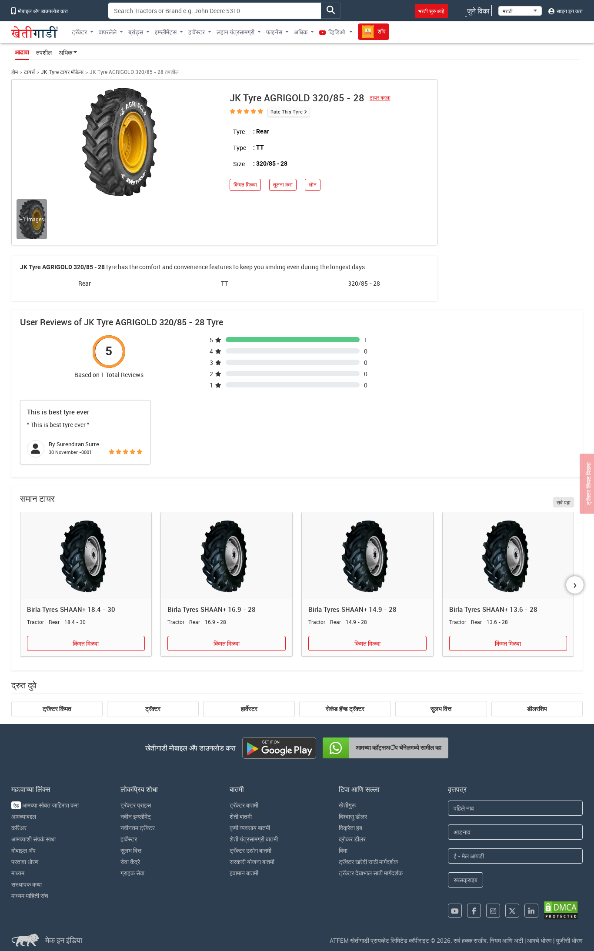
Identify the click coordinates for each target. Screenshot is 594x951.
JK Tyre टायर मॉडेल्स (62, 72)
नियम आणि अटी (506, 940)
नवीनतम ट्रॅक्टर (137, 828)
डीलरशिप (537, 708)
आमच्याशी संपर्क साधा (33, 839)
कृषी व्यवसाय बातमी (250, 828)
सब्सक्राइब (465, 880)
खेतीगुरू (347, 805)
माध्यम (17, 873)
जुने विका (478, 11)
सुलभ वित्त (440, 708)
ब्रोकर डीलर (352, 839)
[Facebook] (474, 911)
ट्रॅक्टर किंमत (57, 708)
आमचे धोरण (539, 940)
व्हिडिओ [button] (336, 32)
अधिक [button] (300, 32)
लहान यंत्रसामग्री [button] (235, 32)
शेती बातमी (241, 816)
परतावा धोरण (25, 862)
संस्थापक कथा (26, 884)
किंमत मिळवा (245, 184)
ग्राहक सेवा (132, 873)
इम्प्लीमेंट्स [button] (166, 32)
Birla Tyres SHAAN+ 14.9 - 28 (352, 609)
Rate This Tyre (286, 111)
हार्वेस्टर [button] (196, 32)
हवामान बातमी (244, 873)
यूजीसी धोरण (569, 940)
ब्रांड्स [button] (135, 32)
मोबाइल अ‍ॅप (23, 850)
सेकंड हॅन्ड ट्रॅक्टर (345, 708)
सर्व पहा (564, 502)
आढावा (22, 52)
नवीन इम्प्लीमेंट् (135, 816)
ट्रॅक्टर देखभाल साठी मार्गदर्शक (371, 873)
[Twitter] (512, 911)
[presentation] (575, 585)
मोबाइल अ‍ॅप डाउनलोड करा (42, 10)
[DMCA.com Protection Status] (561, 910)
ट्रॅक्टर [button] (79, 32)
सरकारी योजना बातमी (252, 862)
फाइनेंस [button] (274, 32)
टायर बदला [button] (380, 97)
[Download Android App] (279, 748)
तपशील (44, 52)
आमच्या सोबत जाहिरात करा (46, 805)
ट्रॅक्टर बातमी (244, 805)
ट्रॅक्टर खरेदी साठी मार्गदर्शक (368, 862)
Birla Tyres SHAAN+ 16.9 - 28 (211, 609)
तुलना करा (283, 184)
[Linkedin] (531, 911)
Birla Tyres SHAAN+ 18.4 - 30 (71, 609)
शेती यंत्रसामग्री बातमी (254, 839)
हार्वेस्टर (249, 708)
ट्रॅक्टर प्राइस (135, 805)
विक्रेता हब (350, 828)
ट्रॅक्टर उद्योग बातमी (250, 850)
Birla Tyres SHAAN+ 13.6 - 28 (493, 609)
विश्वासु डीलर (353, 816)
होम (14, 72)
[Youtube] (455, 911)
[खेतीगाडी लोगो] (34, 32)
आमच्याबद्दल (23, 816)
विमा (343, 850)
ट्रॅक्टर (152, 708)
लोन (313, 184)
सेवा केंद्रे (130, 862)
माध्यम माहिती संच (29, 895)
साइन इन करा (569, 10)
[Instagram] (493, 911)
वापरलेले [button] (108, 32)
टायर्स (29, 72)
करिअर (19, 828)
